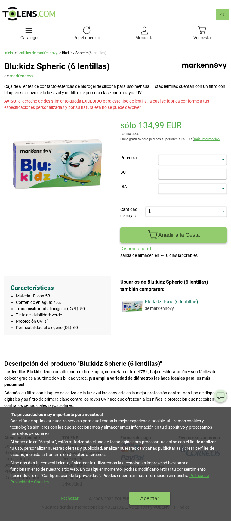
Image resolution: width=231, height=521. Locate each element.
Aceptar (149, 498)
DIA (123, 186)
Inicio (8, 53)
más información (207, 139)
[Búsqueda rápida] (222, 14)
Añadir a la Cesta (179, 235)
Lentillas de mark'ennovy (37, 53)
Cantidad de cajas (128, 212)
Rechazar (70, 498)
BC (123, 172)
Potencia (128, 157)
